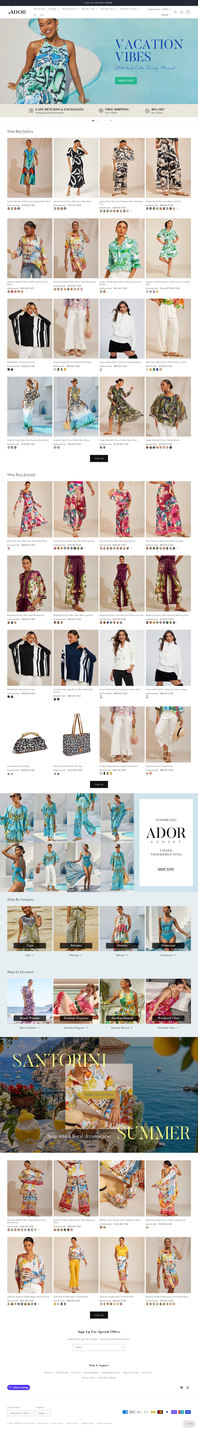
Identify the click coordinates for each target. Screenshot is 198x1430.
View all (99, 458)
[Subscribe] (122, 1347)
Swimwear (166, 955)
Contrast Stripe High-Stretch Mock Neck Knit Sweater (73, 690)
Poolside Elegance (74, 1027)
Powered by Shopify (27, 1423)
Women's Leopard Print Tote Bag (67, 766)
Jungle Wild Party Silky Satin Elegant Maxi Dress (28, 201)
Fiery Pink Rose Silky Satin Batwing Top (117, 541)
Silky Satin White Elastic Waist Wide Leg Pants (166, 362)
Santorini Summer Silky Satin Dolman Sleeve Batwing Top (26, 1221)
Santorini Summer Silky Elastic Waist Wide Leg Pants (74, 1221)
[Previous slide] (86, 120)
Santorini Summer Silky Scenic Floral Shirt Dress (74, 282)
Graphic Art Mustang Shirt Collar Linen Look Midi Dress (168, 283)
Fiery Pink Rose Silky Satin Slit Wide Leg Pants (74, 541)
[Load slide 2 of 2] (97, 120)
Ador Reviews (62, 1373)
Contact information (104, 1423)
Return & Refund (131, 1373)
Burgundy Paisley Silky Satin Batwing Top (25, 615)
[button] (53, 9)
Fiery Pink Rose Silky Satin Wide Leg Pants (165, 541)
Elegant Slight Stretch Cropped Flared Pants (72, 362)
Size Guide (147, 1373)
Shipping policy (88, 1423)
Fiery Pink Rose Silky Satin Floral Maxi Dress (27, 541)
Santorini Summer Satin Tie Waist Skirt (116, 1297)
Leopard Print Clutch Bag (18, 766)
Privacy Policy (88, 1378)
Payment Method (91, 1373)
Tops (28, 955)
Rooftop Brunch (120, 1027)
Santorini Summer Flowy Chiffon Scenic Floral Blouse (27, 283)
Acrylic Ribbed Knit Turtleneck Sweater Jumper (120, 362)
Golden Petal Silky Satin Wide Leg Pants (163, 201)
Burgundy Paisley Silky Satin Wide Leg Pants (73, 615)
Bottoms (74, 955)
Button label (99, 68)
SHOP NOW (99, 843)
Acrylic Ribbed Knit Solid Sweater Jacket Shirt (120, 689)
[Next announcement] (190, 3)
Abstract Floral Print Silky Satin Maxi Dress (72, 201)
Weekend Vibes (166, 1027)
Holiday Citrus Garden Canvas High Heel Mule (120, 1220)
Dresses (120, 955)
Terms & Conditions (107, 1378)
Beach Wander (28, 1027)
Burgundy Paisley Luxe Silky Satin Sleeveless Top (121, 615)
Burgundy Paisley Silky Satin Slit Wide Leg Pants (167, 615)
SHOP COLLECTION (99, 1095)
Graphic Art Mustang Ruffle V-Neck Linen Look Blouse (120, 283)
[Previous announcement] (8, 3)
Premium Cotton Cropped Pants (159, 766)
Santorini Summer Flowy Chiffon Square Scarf (166, 1220)
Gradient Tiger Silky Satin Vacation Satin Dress (27, 440)
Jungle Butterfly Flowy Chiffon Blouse (163, 440)
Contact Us (76, 1373)
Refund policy (43, 1423)
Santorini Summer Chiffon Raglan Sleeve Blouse (28, 1297)
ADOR (16, 1423)
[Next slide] (104, 120)
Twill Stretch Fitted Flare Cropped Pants (70, 1297)
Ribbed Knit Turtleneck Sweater (21, 362)
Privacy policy (57, 1423)
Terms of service (72, 1423)
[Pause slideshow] (112, 120)
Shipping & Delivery (111, 1373)
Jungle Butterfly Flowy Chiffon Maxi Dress (118, 440)
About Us (48, 1373)
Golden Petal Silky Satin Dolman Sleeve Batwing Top (121, 202)
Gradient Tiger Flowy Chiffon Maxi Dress (71, 440)
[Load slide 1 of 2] (93, 120)
